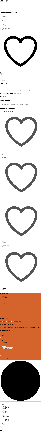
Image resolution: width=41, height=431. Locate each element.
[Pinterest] (2, 74)
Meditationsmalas (6, 417)
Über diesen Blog (4, 342)
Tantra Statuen (5, 406)
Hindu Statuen (5, 405)
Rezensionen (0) (4, 80)
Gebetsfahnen (7, 418)
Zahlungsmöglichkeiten (5, 295)
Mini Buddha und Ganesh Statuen (8, 407)
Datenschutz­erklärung (5, 298)
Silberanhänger (5, 410)
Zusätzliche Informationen (5, 79)
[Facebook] (0, 74)
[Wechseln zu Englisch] (3, 350)
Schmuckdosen (5, 422)
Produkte (3, 9)
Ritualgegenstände (15, 9)
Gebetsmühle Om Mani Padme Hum (6, 153)
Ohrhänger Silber (5, 412)
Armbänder (5, 413)
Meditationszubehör (9, 9)
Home (2, 403)
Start (1, 9)
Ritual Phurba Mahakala (5, 242)
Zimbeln (4, 409)
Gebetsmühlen (13, 75)
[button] (2, 321)
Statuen (3, 404)
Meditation (3, 415)
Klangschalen (4, 344)
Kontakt (3, 299)
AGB (2, 300)
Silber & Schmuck (4, 411)
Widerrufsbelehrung (5, 297)
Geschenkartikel (4, 421)
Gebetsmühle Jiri (4, 288)
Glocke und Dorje (7, 420)
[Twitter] (1, 74)
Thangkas (3, 423)
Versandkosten (9, 28)
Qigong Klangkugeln (6, 416)
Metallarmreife (5, 414)
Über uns (3, 343)
